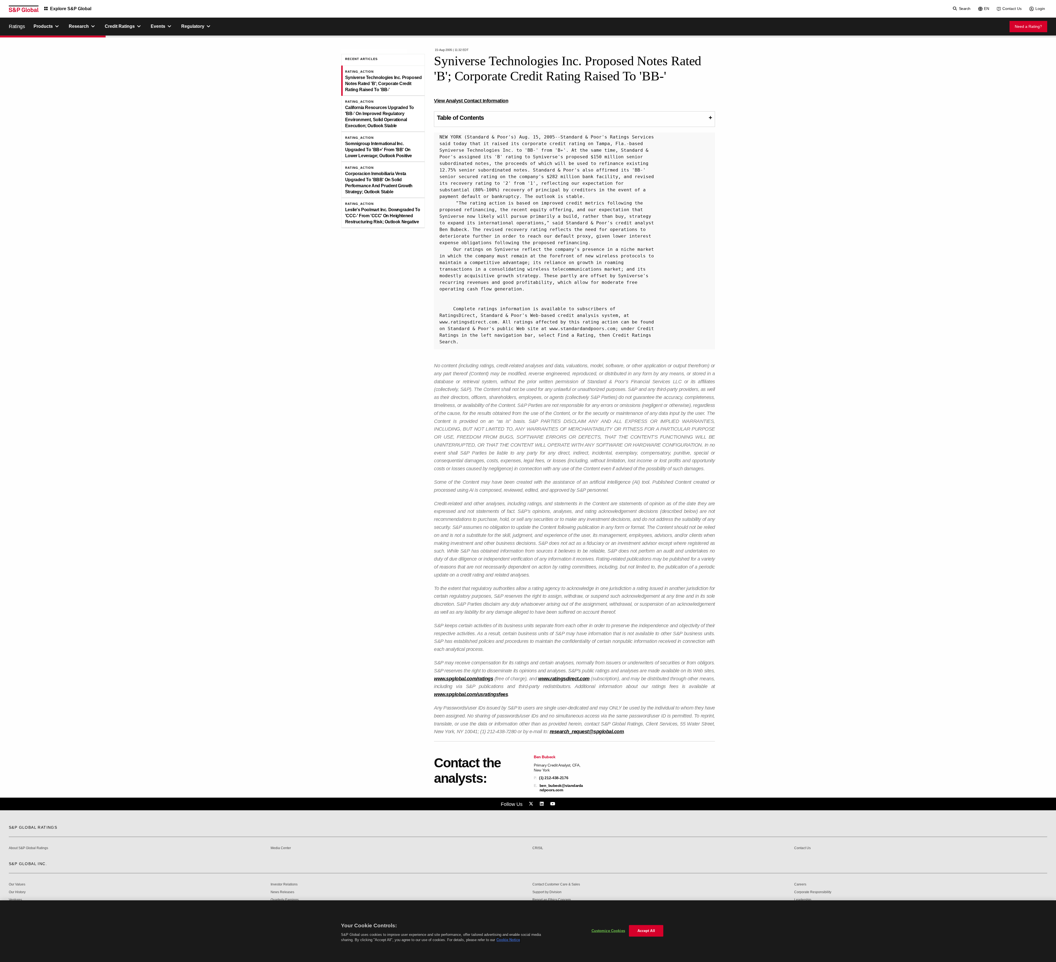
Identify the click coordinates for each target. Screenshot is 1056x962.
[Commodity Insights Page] (531, 804)
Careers (800, 884)
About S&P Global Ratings (28, 848)
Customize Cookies (608, 931)
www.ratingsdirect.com (564, 678)
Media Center (281, 848)
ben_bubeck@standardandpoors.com (561, 787)
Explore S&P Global (70, 8)
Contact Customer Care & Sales (556, 884)
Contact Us (1012, 8)
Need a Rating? (1028, 26)
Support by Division (547, 892)
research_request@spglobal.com (587, 731)
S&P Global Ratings (33, 827)
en (986, 8)
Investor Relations (284, 884)
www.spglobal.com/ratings (463, 678)
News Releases (282, 892)
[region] (528, 931)
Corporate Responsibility (812, 892)
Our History (17, 892)
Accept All (646, 931)
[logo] (23, 8)
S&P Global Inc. (28, 864)
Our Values (17, 884)
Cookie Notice (508, 940)
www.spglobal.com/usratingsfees (471, 694)
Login (1040, 8)
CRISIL (537, 848)
